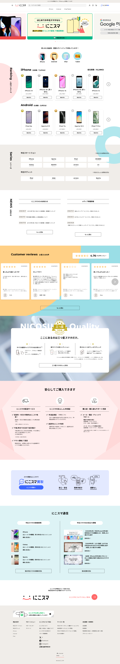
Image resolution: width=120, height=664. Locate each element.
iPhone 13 (29, 91)
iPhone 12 (96, 91)
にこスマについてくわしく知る (79, 597)
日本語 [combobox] (57, 655)
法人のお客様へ (60, 633)
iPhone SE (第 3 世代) (46, 91)
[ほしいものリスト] (93, 5)
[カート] (96, 5)
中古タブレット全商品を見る (101, 172)
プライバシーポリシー (88, 633)
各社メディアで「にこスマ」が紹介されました (87, 211)
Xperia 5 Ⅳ (45, 126)
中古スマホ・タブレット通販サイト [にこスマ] (68, 625)
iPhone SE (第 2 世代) (79, 91)
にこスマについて (43, 625)
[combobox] (58, 5)
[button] (108, 84)
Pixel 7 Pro (96, 126)
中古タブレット (16, 628)
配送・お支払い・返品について (46, 628)
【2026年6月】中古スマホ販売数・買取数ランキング (41, 223)
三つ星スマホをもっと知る (60, 365)
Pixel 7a (62, 126)
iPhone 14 (62, 91)
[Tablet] (78, 56)
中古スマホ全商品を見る (102, 153)
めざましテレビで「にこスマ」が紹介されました (87, 217)
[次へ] (115, 281)
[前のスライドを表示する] (3, 26)
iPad (14, 636)
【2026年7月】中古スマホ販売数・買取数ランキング (41, 211)
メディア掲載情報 (43, 633)
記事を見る (87, 538)
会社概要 (85, 625)
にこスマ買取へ (31, 487)
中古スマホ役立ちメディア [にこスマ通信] (66, 631)
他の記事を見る (86, 571)
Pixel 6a (29, 126)
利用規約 (85, 628)
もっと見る (39, 232)
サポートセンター (30, 625)
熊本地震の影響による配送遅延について (37, 217)
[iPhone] (42, 56)
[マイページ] (89, 5)
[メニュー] (12, 5)
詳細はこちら (62, 414)
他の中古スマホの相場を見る (33, 571)
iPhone (14, 631)
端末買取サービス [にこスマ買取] (65, 628)
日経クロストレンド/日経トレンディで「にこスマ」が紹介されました (86, 225)
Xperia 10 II (79, 126)
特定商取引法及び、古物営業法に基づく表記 (93, 631)
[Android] (54, 56)
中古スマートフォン (17, 625)
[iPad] (66, 56)
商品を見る (29, 97)
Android (15, 633)
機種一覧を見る (26, 537)
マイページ (28, 628)
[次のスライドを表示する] (117, 26)
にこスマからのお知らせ (44, 631)
